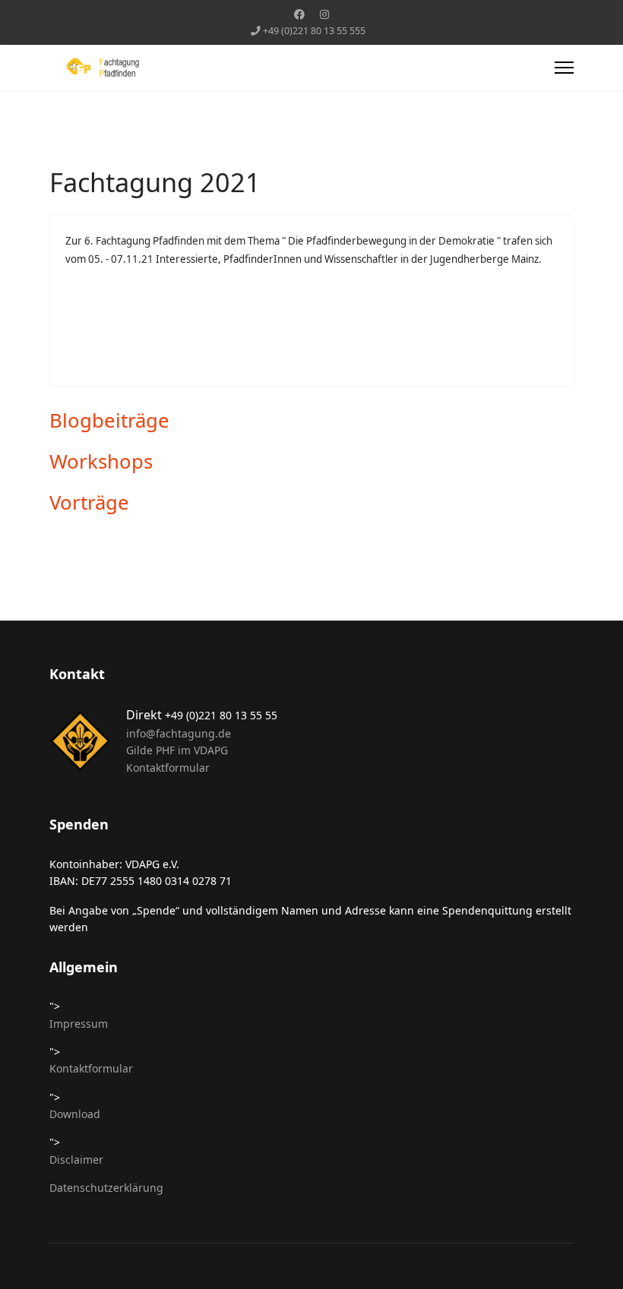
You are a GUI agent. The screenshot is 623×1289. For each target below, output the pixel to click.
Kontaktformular (168, 767)
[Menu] (564, 67)
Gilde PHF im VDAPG (177, 750)
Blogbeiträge (109, 420)
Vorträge (89, 502)
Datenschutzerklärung (106, 1187)
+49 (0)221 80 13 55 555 (314, 30)
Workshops (101, 461)
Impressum (78, 1023)
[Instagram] (324, 14)
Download (74, 1114)
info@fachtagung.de (178, 733)
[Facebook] (299, 14)
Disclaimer (76, 1159)
